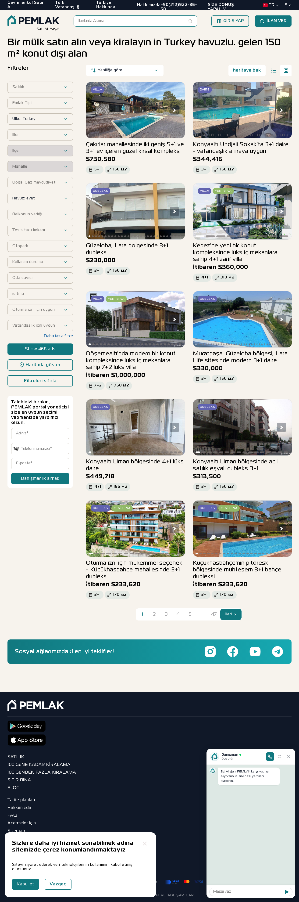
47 (214, 614)
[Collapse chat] (288, 756)
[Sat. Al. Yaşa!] (33, 21)
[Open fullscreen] (280, 756)
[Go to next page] (235, 614)
